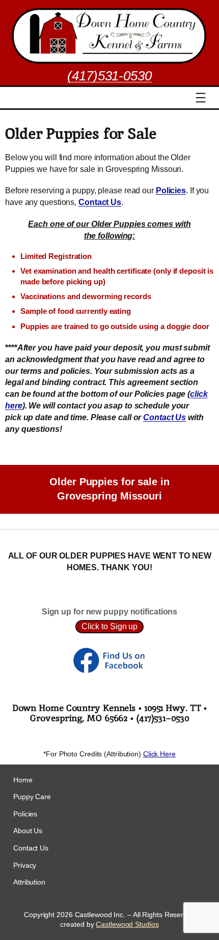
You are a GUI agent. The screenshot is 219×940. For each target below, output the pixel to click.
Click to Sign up (109, 626)
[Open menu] (201, 98)
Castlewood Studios (127, 924)
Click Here (159, 754)
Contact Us (164, 417)
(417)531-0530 (109, 75)
